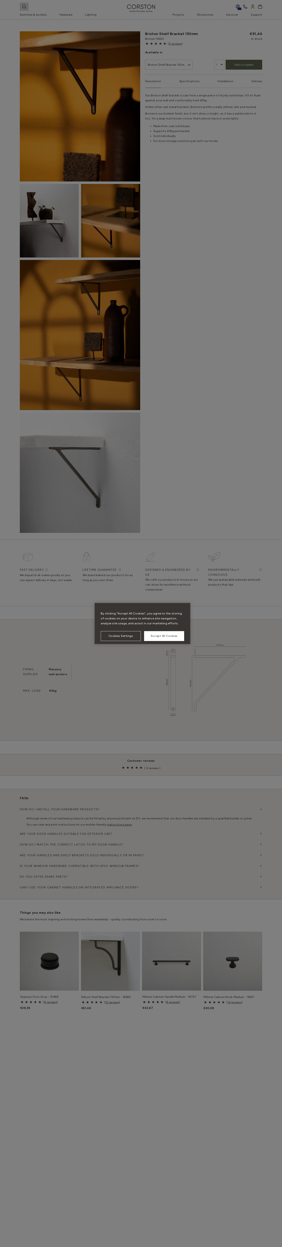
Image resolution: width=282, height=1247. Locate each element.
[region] (142, 623)
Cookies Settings (121, 636)
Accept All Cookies (164, 636)
